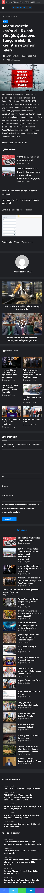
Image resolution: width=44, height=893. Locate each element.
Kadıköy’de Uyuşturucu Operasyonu (28, 736)
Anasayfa (7, 16)
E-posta (5, 486)
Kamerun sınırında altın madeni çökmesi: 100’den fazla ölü (10, 388)
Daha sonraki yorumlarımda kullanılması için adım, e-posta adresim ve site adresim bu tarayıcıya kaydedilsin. (20, 508)
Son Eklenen (22, 530)
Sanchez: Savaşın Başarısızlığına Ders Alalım (29, 759)
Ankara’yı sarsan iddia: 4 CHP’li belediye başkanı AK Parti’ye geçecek (32, 373)
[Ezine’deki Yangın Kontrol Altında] (9, 694)
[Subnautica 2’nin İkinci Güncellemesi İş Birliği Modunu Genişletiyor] (9, 626)
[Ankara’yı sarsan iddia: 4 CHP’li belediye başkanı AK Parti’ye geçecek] (32, 362)
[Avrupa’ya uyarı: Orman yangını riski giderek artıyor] (9, 602)
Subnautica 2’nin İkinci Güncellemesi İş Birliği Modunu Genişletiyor (28, 625)
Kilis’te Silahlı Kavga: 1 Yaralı (32, 398)
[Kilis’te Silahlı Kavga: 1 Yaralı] (32, 389)
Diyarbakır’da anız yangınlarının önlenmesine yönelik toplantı (29, 671)
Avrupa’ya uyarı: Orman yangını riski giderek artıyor (28, 601)
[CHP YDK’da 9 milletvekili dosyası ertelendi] (8, 160)
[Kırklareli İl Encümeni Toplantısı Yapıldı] (9, 717)
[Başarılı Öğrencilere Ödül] (32, 411)
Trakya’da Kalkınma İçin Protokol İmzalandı (11, 421)
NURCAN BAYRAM (12, 56)
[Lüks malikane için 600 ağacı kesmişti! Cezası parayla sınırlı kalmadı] (9, 750)
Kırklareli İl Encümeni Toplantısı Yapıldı (27, 714)
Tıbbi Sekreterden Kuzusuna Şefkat (26, 725)
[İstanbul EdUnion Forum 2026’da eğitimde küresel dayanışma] (11, 362)
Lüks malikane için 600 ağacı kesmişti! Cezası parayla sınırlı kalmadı (28, 749)
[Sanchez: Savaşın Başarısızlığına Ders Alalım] (9, 761)
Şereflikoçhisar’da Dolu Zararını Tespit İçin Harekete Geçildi (28, 637)
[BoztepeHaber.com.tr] (22, 7)
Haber (15, 16)
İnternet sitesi (7, 495)
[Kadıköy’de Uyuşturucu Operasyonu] (9, 739)
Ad (3, 477)
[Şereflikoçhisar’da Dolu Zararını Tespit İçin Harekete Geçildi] (9, 638)
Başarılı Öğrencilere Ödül (32, 420)
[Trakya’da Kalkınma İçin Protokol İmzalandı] (11, 411)
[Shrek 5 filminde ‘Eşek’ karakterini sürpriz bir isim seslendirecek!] (9, 614)
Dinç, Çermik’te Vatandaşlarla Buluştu (28, 703)
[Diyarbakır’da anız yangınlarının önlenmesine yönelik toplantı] (9, 672)
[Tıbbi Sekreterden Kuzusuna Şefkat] (9, 728)
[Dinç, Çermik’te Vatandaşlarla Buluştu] (9, 705)
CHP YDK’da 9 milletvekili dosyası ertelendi (29, 539)
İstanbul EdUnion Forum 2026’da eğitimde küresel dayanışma (9, 373)
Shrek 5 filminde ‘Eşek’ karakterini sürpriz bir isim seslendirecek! (29, 613)
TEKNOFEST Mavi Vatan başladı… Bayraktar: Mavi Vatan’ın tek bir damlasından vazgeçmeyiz (29, 554)
